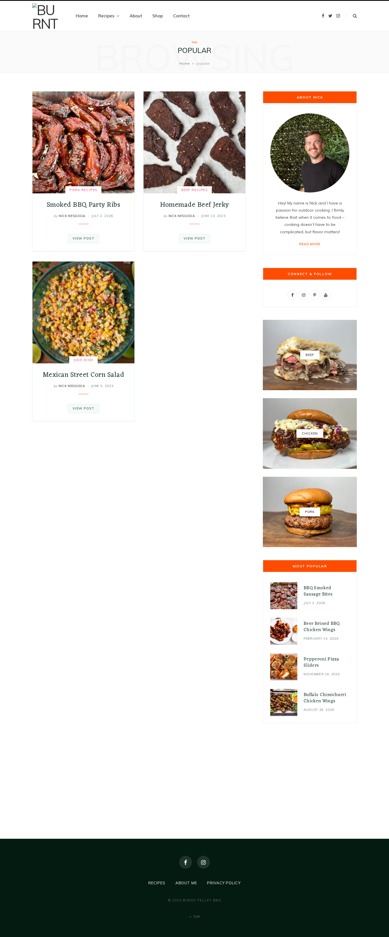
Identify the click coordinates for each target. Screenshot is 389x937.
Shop (157, 16)
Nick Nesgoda (72, 216)
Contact (181, 16)
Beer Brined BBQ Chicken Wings (322, 627)
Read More (310, 244)
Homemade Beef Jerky (194, 205)
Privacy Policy (224, 883)
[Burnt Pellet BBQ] (45, 16)
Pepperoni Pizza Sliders (321, 662)
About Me (186, 883)
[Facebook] (185, 862)
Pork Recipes (83, 190)
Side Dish (83, 360)
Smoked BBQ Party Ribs (83, 205)
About (136, 16)
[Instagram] (203, 862)
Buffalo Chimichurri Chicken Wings (325, 698)
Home (82, 16)
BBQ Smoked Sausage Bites (318, 591)
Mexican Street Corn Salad (83, 375)
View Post (84, 238)
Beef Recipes (194, 190)
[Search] (351, 16)
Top (196, 917)
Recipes (106, 16)
